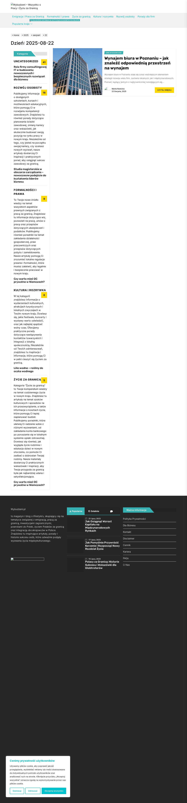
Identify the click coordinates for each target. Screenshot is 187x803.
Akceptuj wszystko (54, 791)
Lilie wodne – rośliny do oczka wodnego (28, 369)
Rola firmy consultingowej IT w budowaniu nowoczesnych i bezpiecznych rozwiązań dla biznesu (30, 73)
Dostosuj (17, 791)
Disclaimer (128, 538)
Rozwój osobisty (125, 16)
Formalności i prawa (58, 16)
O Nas (126, 564)
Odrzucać (33, 791)
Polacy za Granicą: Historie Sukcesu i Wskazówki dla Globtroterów (102, 565)
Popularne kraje (22, 23)
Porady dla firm (146, 16)
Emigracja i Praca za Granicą (28, 16)
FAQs (126, 558)
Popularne (76, 511)
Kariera (127, 551)
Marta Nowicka (118, 89)
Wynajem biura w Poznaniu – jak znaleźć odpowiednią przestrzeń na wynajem (137, 63)
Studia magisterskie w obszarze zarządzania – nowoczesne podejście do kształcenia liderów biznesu (30, 175)
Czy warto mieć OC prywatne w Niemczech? (29, 280)
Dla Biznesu (129, 525)
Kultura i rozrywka (103, 16)
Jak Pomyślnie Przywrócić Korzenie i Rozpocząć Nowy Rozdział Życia (102, 545)
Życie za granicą (81, 16)
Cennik (126, 545)
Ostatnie (94, 511)
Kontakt (127, 531)
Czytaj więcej (164, 90)
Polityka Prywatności (134, 518)
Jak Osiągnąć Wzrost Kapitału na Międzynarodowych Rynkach (98, 526)
